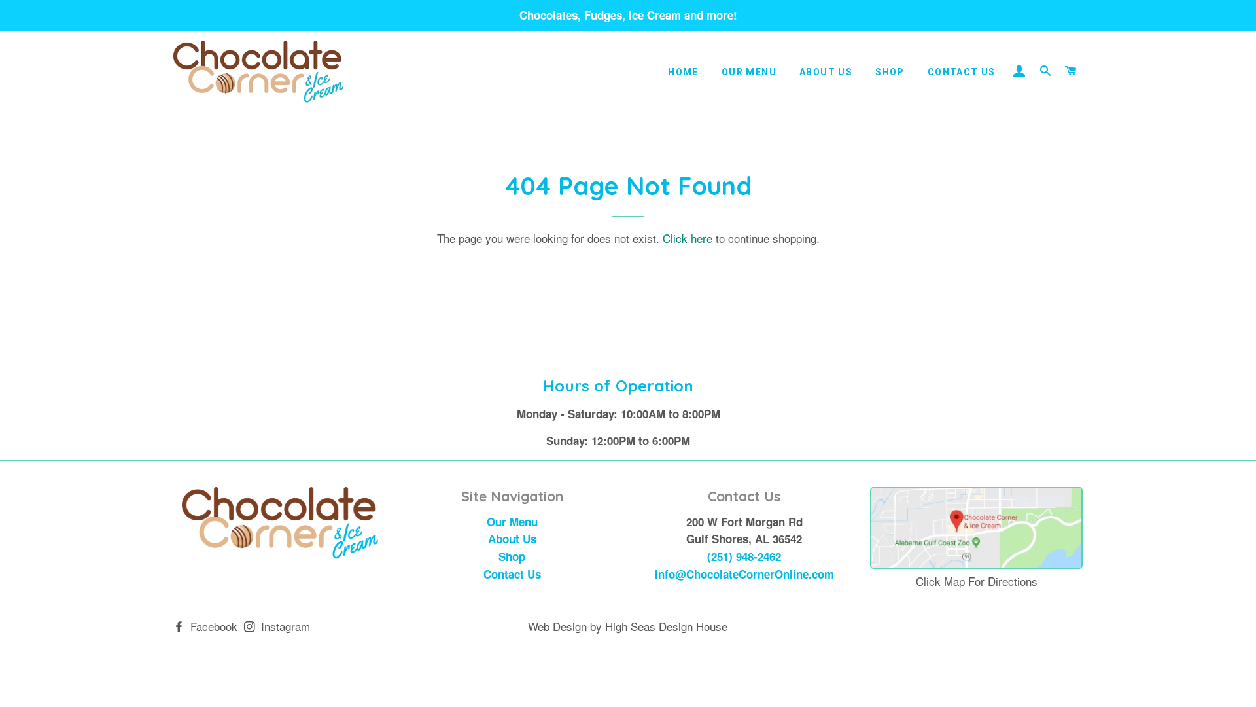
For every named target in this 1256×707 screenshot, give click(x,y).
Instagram (284, 626)
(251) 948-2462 (744, 556)
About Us (825, 72)
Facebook (212, 626)
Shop (890, 72)
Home (683, 72)
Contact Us (962, 72)
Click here (687, 238)
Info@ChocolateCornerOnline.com (744, 574)
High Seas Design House (666, 626)
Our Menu (749, 72)
